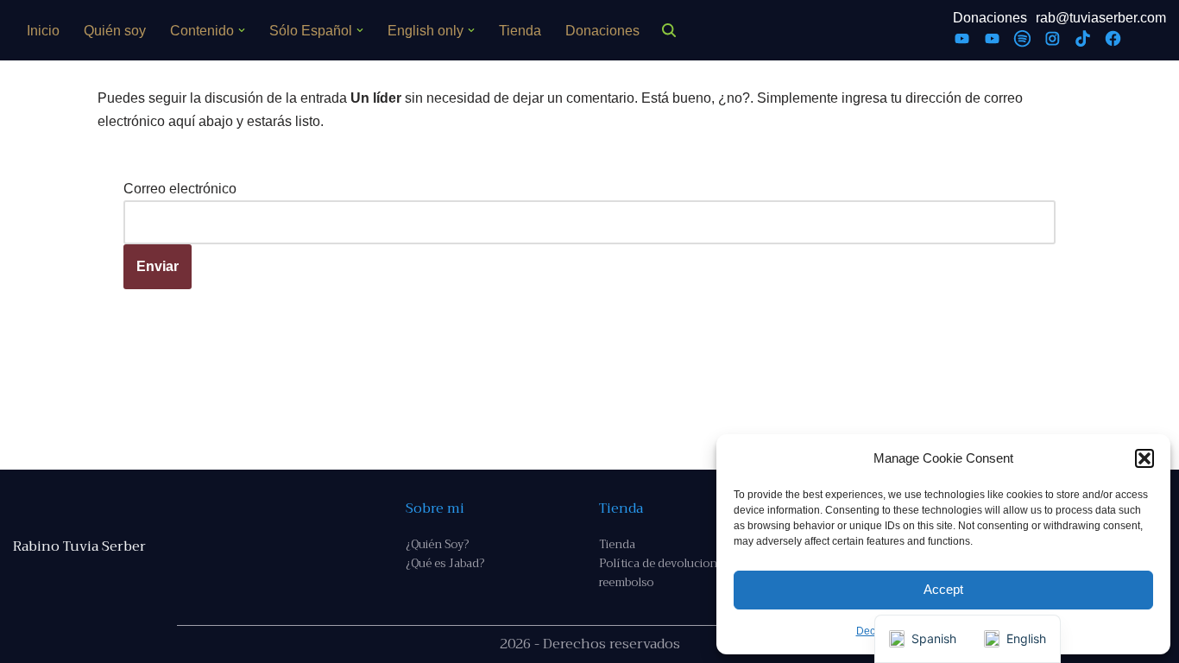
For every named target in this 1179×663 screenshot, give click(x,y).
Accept (943, 589)
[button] (1144, 458)
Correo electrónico (179, 188)
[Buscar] (669, 30)
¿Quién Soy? (437, 544)
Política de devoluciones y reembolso (668, 572)
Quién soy (115, 30)
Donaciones (602, 30)
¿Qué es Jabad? (445, 563)
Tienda (520, 30)
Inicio (43, 30)
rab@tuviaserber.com (1101, 17)
